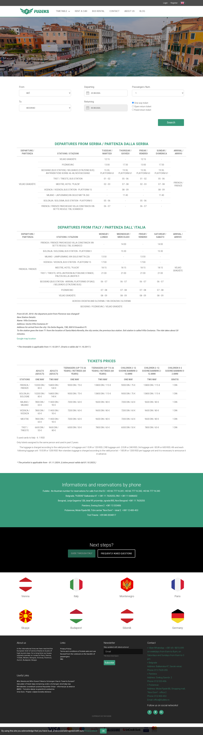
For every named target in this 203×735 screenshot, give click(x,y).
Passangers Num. (141, 87)
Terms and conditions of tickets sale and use (78, 651)
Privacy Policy (65, 649)
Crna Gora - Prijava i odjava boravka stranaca (34, 692)
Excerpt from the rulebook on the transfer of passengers (77, 655)
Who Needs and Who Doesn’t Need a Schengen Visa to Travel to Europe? (46, 681)
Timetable (61, 11)
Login (165, 3)
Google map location (26, 338)
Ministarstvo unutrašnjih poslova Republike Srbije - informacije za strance (46, 687)
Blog (142, 11)
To (20, 101)
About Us (129, 11)
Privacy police (90, 731)
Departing (89, 87)
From (21, 87)
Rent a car (81, 11)
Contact (114, 11)
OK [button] (103, 731)
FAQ (61, 659)
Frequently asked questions (116, 553)
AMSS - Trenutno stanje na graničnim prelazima (35, 689)
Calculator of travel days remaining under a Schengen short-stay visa (44, 684)
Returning (89, 101)
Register (174, 3)
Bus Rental (98, 11)
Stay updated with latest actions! (116, 647)
